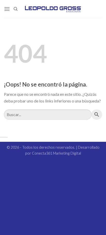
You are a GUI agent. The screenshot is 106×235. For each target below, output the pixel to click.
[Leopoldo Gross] (53, 9)
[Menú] (7, 9)
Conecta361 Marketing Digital (56, 153)
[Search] (15, 9)
